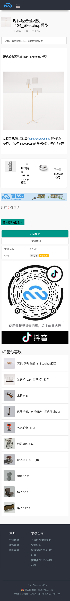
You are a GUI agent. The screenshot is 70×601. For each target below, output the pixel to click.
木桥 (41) (22, 396)
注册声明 (14, 540)
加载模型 (35, 233)
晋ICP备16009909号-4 (37, 585)
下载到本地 (35, 241)
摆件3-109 (23, 476)
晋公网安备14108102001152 (38, 589)
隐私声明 (14, 550)
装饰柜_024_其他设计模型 (33, 379)
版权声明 (14, 545)
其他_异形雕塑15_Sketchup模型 (36, 363)
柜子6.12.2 (23, 508)
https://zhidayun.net (39, 138)
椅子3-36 (22, 492)
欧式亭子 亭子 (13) (28, 460)
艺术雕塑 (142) (26, 428)
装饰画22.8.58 (25, 444)
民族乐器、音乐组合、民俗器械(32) (38, 412)
